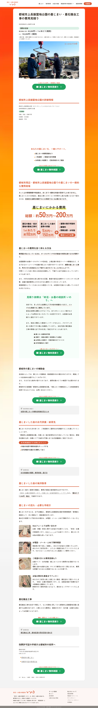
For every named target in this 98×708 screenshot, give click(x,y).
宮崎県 (28, 677)
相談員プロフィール (72, 695)
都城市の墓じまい (27, 657)
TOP (19, 677)
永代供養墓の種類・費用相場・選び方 (34, 472)
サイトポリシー (71, 698)
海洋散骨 (48, 3)
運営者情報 (79, 3)
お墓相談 (87, 4)
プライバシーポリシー (73, 700)
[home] (12, 3)
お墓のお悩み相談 (53, 698)
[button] (67, 4)
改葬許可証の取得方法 (29, 661)
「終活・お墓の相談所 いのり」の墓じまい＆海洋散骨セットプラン (43, 493)
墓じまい (41, 3)
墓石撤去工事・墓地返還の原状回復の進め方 (36, 632)
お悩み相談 (56, 3)
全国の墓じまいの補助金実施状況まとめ (35, 411)
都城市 (33, 677)
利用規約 (69, 702)
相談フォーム (50, 532)
